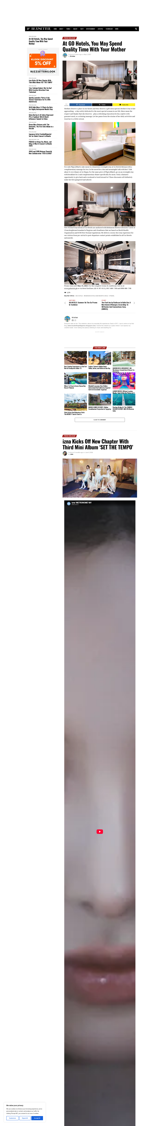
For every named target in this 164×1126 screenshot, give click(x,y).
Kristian (72, 56)
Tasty (82, 29)
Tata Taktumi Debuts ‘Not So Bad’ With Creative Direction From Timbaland (40, 90)
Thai (38, 139)
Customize (12, 1118)
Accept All (37, 1118)
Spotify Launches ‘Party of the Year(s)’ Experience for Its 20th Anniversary (39, 100)
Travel (68, 29)
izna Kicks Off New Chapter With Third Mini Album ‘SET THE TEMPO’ (40, 81)
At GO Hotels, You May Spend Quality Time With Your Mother (41, 41)
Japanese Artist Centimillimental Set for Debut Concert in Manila (40, 135)
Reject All (25, 1118)
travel (112, 296)
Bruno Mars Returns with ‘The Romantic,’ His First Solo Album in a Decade (41, 126)
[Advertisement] (82, 13)
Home (55, 29)
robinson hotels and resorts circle (96, 296)
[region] (25, 1112)
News (116, 29)
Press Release (32, 36)
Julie (71, 454)
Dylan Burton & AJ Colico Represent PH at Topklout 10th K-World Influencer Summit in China (41, 117)
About (61, 29)
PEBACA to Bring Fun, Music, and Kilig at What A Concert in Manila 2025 (40, 144)
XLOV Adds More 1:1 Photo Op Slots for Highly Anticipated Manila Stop (41, 108)
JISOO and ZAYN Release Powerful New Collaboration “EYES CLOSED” (40, 152)
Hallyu (75, 29)
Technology (109, 29)
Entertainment (90, 29)
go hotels (79, 296)
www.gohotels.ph (70, 288)
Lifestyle (100, 29)
